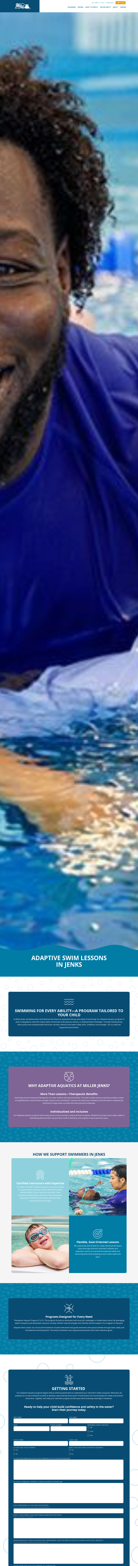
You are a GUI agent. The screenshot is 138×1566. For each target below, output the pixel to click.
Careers (123, 7)
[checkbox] (105, 1431)
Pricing (80, 7)
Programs (72, 7)
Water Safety (105, 7)
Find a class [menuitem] (120, 2)
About (115, 7)
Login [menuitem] (102, 2)
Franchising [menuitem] (109, 2)
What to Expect (91, 7)
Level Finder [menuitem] (95, 2)
